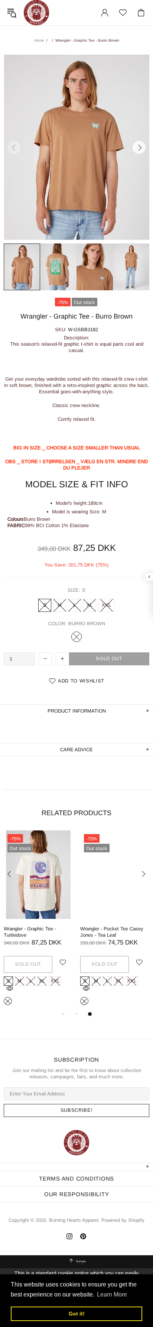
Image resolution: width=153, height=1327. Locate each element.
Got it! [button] (77, 1314)
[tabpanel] (38, 920)
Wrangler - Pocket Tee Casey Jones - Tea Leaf (111, 932)
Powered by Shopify (122, 1220)
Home (39, 40)
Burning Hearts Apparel (36, 12)
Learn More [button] (112, 1294)
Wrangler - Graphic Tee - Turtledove (30, 932)
